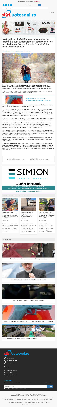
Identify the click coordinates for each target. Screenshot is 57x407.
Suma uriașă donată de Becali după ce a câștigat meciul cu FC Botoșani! (28, 279)
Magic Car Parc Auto (10, 372)
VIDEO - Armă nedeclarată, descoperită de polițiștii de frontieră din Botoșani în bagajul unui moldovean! (28, 321)
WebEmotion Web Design (12, 370)
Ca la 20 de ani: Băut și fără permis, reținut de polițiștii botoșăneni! (28, 300)
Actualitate (28, 51)
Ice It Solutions (9, 377)
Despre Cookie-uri (36, 402)
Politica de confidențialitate (21, 388)
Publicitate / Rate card (30, 395)
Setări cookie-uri (46, 402)
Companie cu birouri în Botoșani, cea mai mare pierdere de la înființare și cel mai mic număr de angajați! (28, 215)
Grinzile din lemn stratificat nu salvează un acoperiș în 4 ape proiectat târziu (28, 259)
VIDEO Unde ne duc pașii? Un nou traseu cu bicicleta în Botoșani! (19, 338)
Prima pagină (15, 395)
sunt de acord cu (17, 388)
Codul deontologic (42, 395)
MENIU (52, 12)
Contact (22, 395)
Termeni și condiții (11, 402)
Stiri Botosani (7, 51)
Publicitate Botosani (10, 374)
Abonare (50, 386)
